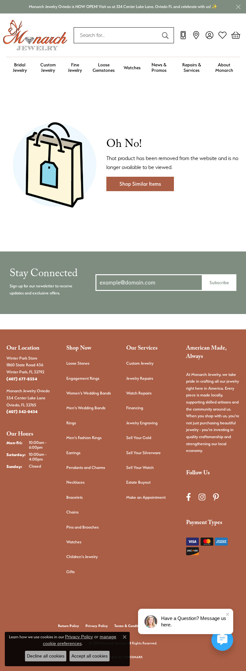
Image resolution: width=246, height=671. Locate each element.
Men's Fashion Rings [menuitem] (84, 437)
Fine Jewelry (75, 67)
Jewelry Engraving (142, 422)
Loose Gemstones (104, 67)
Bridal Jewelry (20, 67)
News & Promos (159, 67)
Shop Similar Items (140, 184)
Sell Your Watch (140, 467)
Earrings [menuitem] (73, 452)
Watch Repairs (139, 393)
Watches (132, 67)
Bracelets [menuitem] (74, 497)
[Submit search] (166, 35)
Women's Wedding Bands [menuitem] (88, 393)
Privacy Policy (97, 626)
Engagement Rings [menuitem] (82, 378)
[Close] (238, 7)
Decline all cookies (45, 655)
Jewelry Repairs (139, 378)
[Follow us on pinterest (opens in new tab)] (216, 497)
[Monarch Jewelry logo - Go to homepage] (35, 35)
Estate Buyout (138, 482)
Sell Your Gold (138, 437)
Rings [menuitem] (71, 422)
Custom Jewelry (48, 67)
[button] (209, 35)
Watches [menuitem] (73, 541)
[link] (183, 35)
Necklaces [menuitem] (75, 482)
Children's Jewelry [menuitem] (82, 556)
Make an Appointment (146, 497)
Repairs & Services (191, 67)
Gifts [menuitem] (70, 571)
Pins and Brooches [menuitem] (82, 527)
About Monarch (224, 67)
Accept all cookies (89, 655)
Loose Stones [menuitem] (77, 363)
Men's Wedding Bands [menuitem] (85, 407)
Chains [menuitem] (72, 512)
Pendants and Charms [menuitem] (85, 467)
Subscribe (219, 282)
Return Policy (68, 626)
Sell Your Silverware (143, 452)
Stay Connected (44, 275)
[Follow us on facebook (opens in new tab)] (188, 497)
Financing (134, 407)
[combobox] (116, 35)
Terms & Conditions (129, 626)
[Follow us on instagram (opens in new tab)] (202, 497)
